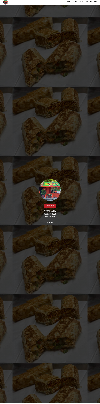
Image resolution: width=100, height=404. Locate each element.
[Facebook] (48, 222)
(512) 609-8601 (50, 216)
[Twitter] (50, 222)
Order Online (50, 205)
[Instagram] (52, 222)
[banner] (50, 201)
